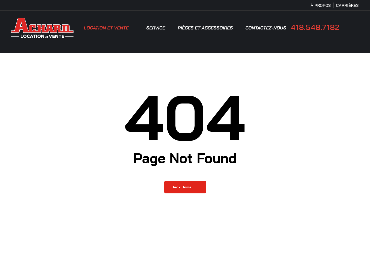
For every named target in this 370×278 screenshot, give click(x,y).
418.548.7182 (315, 27)
